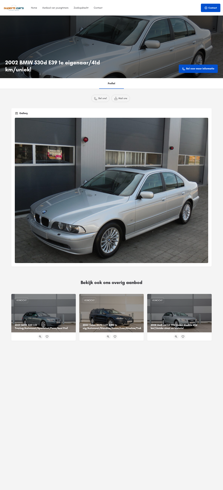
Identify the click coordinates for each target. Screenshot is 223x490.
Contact (98, 7)
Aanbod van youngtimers (55, 7)
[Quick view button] (40, 336)
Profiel (111, 83)
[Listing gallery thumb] (111, 190)
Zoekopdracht (81, 7)
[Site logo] (14, 7)
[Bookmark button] (47, 336)
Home (34, 7)
